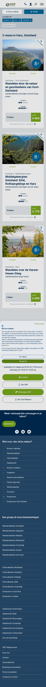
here (7, 345)
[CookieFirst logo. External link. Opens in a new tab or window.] (3, 326)
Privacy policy (39, 324)
